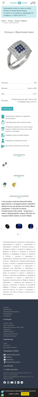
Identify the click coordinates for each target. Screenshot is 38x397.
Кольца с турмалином (24, 244)
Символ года (7, 323)
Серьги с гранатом (28, 254)
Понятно (25, 394)
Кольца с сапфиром (21, 21)
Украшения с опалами (11, 247)
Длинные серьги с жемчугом (14, 242)
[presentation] (1, 228)
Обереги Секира (28, 280)
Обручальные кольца (10, 334)
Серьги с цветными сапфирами (14, 275)
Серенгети (7, 329)
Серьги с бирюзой (26, 273)
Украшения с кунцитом (12, 266)
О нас (5, 343)
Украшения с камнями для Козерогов (18, 282)
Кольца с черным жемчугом (24, 270)
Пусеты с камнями (19, 251)
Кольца (10, 21)
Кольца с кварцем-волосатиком (21, 263)
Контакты (6, 345)
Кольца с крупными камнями (22, 287)
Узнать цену (7, 109)
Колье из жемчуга (9, 273)
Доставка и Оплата (10, 347)
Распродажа (7, 313)
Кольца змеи (7, 294)
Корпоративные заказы (11, 311)
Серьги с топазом (17, 249)
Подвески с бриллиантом (11, 280)
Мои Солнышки (8, 325)
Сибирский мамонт (10, 336)
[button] (18, 234)
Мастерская (7, 309)
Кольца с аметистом (25, 292)
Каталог (3, 21)
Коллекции (7, 316)
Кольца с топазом (13, 256)
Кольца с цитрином (10, 285)
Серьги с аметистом (25, 277)
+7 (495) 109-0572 (10, 370)
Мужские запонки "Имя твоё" (13, 327)
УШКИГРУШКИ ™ (9, 331)
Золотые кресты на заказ (12, 289)
